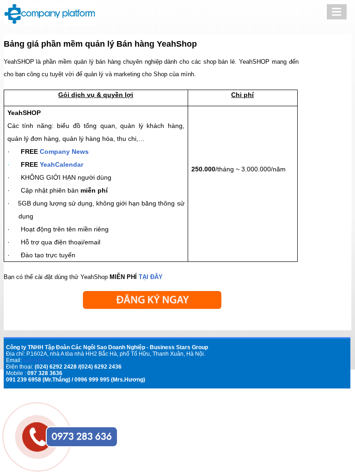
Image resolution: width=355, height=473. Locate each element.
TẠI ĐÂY (151, 276)
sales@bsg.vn (41, 360)
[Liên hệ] (34, 427)
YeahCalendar (61, 164)
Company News (64, 151)
